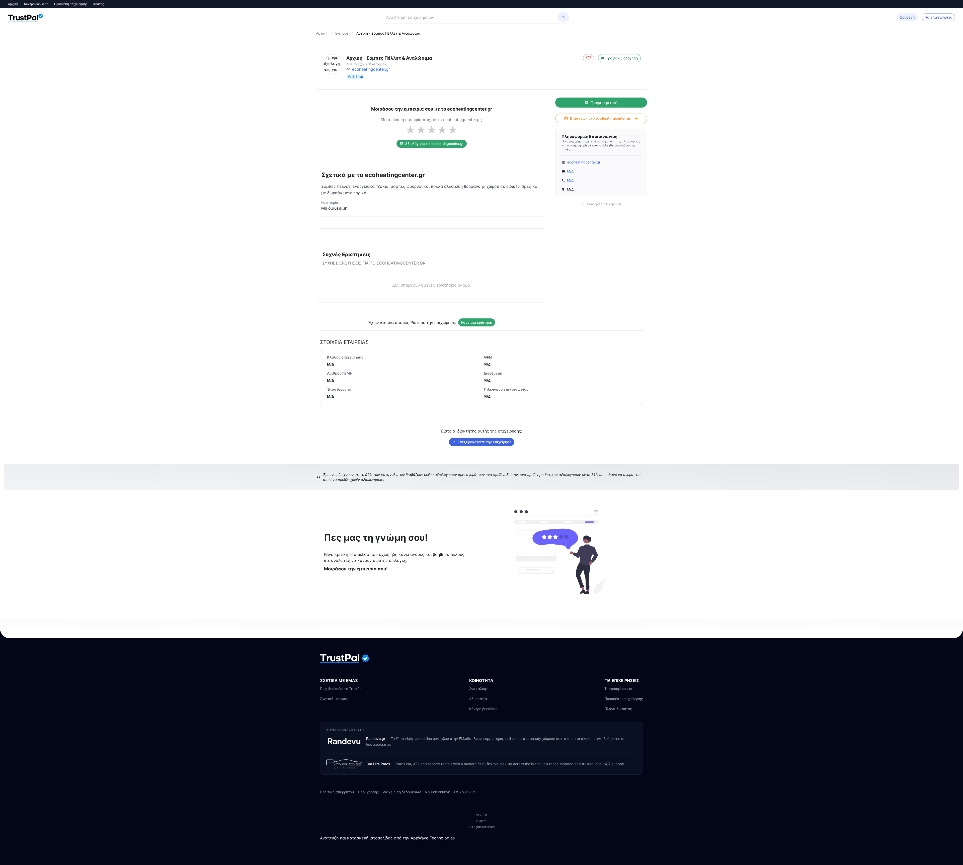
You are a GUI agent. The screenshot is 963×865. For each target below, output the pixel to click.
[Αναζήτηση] (563, 17)
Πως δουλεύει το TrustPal (341, 688)
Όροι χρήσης (368, 792)
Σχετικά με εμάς (334, 699)
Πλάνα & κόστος (618, 709)
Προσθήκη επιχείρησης (70, 4)
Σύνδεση (907, 17)
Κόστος (98, 4)
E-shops (342, 33)
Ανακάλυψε (479, 688)
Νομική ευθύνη (437, 792)
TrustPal (481, 821)
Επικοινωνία (464, 792)
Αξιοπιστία (478, 699)
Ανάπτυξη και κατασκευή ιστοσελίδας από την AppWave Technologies (387, 837)
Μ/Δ (570, 171)
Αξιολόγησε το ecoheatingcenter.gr (434, 143)
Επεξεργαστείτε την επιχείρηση (484, 442)
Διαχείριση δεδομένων (402, 792)
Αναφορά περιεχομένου (604, 204)
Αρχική (13, 4)
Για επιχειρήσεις (938, 17)
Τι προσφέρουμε (618, 688)
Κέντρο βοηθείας (36, 4)
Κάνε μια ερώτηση (476, 322)
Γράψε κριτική (604, 102)
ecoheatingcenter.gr (371, 69)
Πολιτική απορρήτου (337, 792)
